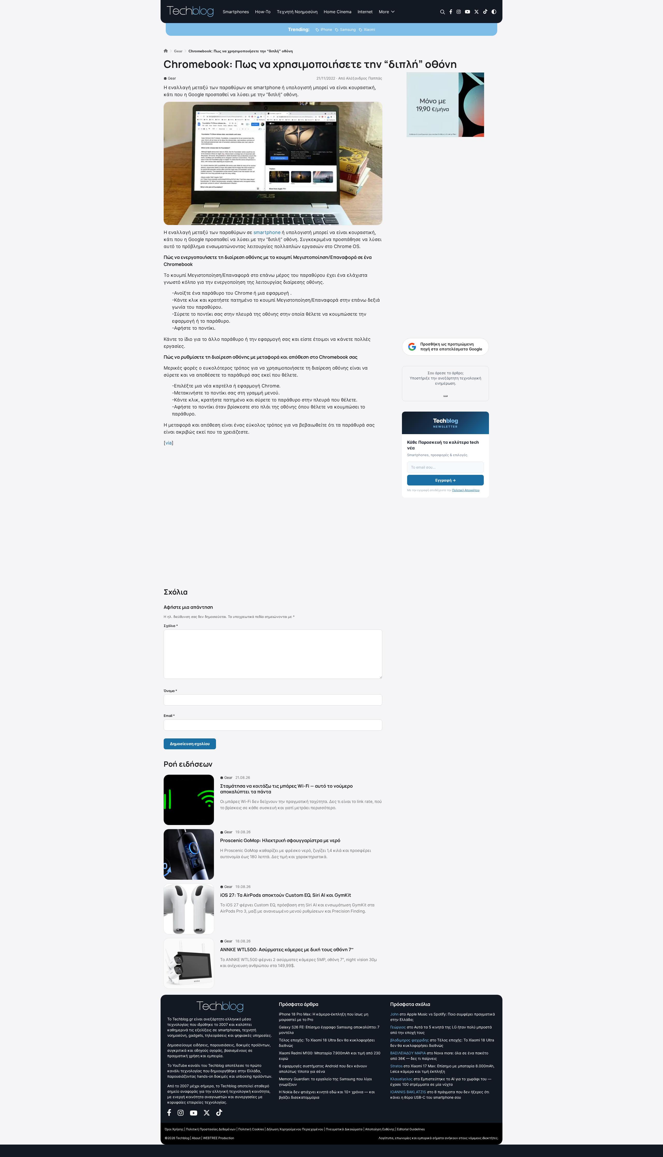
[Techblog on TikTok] (485, 11)
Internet (365, 11)
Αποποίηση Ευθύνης (379, 1129)
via (168, 443)
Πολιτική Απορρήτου (465, 490)
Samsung (348, 29)
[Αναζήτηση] (442, 11)
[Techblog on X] (476, 11)
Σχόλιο (171, 626)
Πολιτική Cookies (251, 1129)
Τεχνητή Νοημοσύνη (297, 11)
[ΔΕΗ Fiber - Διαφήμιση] (445, 104)
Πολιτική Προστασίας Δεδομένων (211, 1129)
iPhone (326, 29)
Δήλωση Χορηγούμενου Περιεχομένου (294, 1129)
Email (169, 716)
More (384, 11)
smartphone (267, 232)
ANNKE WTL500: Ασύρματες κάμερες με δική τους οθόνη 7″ (287, 949)
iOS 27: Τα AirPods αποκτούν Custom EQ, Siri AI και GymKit (285, 895)
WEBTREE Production (218, 1138)
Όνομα (170, 691)
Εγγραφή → (445, 480)
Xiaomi (369, 29)
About (196, 1138)
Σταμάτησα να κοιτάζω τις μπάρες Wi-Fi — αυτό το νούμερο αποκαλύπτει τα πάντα (286, 789)
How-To (263, 11)
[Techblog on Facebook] (450, 11)
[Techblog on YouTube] (467, 11)
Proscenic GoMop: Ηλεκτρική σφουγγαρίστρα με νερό (280, 840)
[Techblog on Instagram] (458, 11)
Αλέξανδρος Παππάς (364, 78)
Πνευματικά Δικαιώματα (344, 1129)
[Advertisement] (273, 515)
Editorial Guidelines (411, 1129)
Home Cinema (337, 11)
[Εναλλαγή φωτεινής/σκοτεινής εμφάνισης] (494, 11)
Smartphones (236, 11)
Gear (172, 78)
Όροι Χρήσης (174, 1129)
